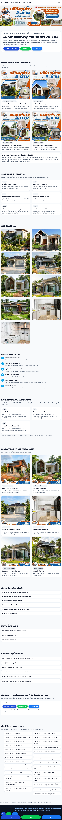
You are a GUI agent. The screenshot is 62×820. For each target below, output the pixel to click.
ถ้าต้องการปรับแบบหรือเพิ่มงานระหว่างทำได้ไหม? (16, 609)
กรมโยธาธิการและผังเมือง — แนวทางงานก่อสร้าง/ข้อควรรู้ (17, 658)
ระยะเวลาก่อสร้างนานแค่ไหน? (10, 605)
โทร (3, 814)
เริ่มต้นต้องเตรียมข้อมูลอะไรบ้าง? (12, 601)
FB (16, 814)
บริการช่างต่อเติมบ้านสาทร (9, 635)
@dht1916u (33, 810)
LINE (9, 814)
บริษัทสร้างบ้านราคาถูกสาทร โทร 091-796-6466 (30, 37)
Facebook (38, 49)
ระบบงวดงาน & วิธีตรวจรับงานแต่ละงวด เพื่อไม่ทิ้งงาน (16, 681)
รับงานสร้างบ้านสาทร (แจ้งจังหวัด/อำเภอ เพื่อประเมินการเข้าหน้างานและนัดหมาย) (22, 729)
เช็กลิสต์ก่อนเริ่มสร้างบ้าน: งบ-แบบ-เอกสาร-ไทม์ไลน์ (15, 672)
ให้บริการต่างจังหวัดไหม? (9, 613)
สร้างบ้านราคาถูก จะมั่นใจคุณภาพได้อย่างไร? (15, 592)
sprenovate (46, 810)
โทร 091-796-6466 (12, 49)
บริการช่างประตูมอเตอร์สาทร (9, 640)
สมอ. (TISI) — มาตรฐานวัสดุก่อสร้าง (12, 663)
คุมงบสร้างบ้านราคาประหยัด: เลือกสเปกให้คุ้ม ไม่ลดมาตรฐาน (18, 677)
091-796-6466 (21, 810)
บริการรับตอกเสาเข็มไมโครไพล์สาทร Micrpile (14, 631)
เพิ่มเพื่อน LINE (25, 49)
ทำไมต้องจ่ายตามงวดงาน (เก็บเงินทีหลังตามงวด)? (16, 596)
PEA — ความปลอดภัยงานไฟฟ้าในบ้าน (12, 667)
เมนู (60, 2)
